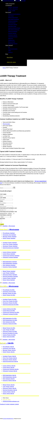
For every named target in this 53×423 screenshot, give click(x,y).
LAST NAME (3, 198)
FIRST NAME (3, 194)
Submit (2, 224)
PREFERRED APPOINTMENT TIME (8, 212)
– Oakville (7, 343)
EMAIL (1, 201)
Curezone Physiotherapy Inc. (8, 418)
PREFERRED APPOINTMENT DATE (8, 208)
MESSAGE (2, 219)
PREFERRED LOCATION (5, 215)
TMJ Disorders (6, 124)
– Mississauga (9, 229)
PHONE (2, 205)
